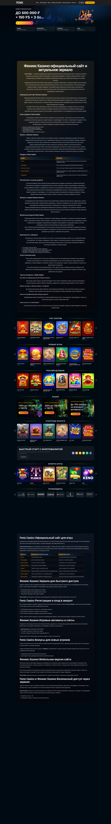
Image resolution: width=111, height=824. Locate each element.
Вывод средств (66, 2)
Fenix (19, 2)
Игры (37, 2)
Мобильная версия (56, 2)
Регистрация (43, 2)
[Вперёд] (96, 328)
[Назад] (15, 328)
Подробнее (23, 456)
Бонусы (74, 2)
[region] (55, 331)
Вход (49, 2)
